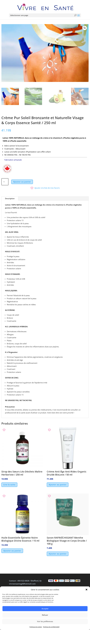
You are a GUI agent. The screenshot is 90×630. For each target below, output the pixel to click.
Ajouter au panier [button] (57, 484)
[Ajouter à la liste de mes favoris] (4, 430)
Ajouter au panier (22, 182)
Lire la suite (9, 484)
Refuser (45, 615)
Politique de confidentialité (51, 627)
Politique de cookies (36, 627)
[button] (86, 589)
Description (10, 198)
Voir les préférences (45, 621)
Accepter (45, 608)
